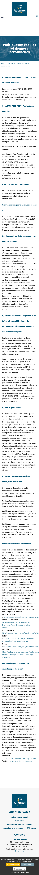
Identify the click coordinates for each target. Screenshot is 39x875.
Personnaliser (19, 869)
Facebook (20, 851)
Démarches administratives (19, 824)
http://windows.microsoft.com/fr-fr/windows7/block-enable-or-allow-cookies (16, 625)
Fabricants (19, 821)
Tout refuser (28, 865)
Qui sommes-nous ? (19, 817)
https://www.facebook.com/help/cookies (19, 758)
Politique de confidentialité (20, 872)
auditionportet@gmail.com (22, 849)
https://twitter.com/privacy (21, 761)
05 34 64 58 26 (21, 846)
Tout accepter (13, 865)
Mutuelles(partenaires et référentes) (19, 828)
